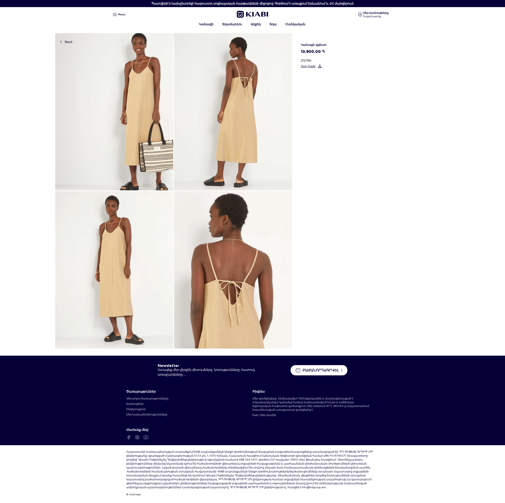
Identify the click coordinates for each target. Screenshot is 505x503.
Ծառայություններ (141, 391)
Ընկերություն (136, 409)
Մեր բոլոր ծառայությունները (147, 398)
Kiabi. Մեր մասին (264, 415)
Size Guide (308, 66)
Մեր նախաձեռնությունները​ (146, 414)
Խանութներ (135, 404)
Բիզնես (258, 391)
